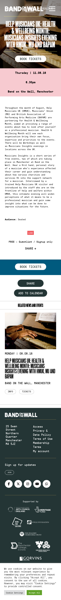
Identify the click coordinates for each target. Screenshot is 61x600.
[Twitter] (18, 484)
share (31, 283)
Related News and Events (30, 305)
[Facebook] (9, 484)
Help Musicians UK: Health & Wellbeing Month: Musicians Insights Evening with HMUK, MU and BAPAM (30, 368)
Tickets (26, 391)
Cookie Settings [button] (14, 592)
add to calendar (30, 293)
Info (10, 391)
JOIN (9, 472)
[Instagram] (28, 484)
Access (38, 426)
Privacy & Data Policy (42, 433)
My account (41, 451)
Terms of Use (43, 439)
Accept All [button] (34, 592)
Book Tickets (30, 59)
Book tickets (30, 266)
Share (29, 248)
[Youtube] (37, 484)
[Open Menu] (52, 9)
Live (30, 232)
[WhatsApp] (46, 484)
